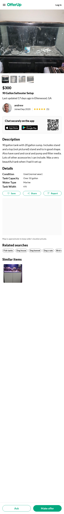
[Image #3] (22, 79)
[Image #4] (30, 79)
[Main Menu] (4, 5)
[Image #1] (5, 79)
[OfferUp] (14, 5)
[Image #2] (13, 79)
